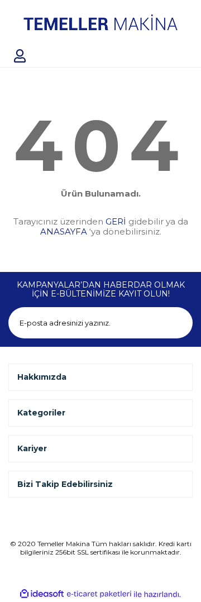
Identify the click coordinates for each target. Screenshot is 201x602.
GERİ (116, 221)
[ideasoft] (42, 594)
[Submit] (177, 323)
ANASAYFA (63, 231)
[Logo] (100, 22)
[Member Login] (19, 56)
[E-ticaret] (99, 594)
